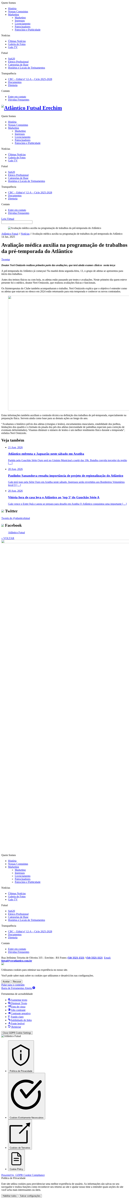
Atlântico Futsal (9, 233)
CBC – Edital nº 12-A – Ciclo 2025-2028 (30, 79)
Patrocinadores (22, 26)
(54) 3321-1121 (94, 957)
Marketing (13, 14)
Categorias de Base (18, 64)
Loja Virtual (7, 218)
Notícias (25, 233)
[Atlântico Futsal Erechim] (64, 108)
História (12, 8)
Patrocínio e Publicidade (27, 29)
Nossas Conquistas (18, 11)
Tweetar (5, 259)
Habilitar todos (10, 1196)
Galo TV (13, 47)
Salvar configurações (30, 1196)
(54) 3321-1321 (76, 957)
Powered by (23, 1175)
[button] (18, 988)
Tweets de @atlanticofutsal (15, 518)
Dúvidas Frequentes (18, 99)
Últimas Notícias (17, 41)
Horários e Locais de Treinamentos (26, 67)
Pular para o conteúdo (13, 984)
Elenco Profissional (18, 61)
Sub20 (11, 58)
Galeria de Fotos (17, 44)
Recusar (17, 981)
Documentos (15, 82)
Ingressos (20, 20)
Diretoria (12, 85)
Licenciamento (22, 23)
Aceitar (6, 981)
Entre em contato (17, 96)
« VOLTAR (7, 538)
